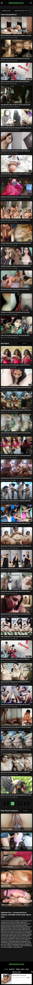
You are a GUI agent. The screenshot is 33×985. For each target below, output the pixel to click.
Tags (27, 969)
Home (6, 969)
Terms (18, 969)
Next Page (26, 803)
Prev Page (6, 803)
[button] (29, 11)
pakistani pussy (6, 10)
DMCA (23, 969)
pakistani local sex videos (22, 10)
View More (26, 810)
